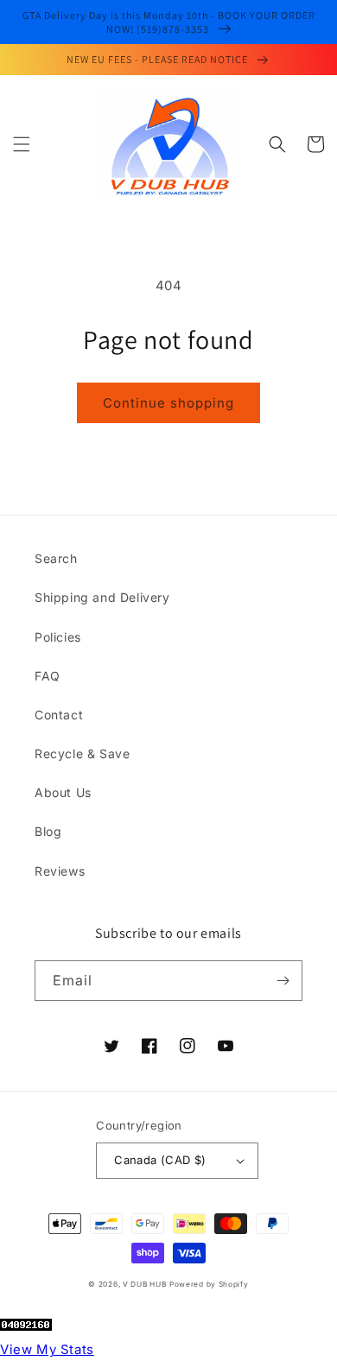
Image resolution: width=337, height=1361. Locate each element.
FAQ (47, 675)
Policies (58, 637)
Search (56, 558)
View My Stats (47, 1349)
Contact (59, 714)
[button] (22, 144)
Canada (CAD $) (160, 1160)
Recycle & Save (82, 753)
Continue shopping (168, 403)
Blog (48, 831)
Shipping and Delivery (102, 597)
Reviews (60, 871)
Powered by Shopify (209, 1284)
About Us (63, 792)
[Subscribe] (283, 980)
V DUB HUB (144, 1284)
